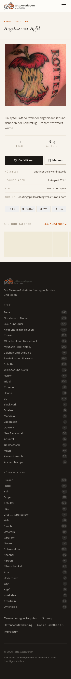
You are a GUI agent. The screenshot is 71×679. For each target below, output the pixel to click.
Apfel (13, 118)
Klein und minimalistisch (35, 329)
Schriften (35, 364)
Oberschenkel (35, 566)
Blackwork (35, 404)
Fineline (35, 410)
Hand (35, 485)
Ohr (35, 584)
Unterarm (35, 532)
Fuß (35, 509)
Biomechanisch (35, 456)
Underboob (35, 578)
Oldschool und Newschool (35, 341)
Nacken (35, 543)
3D (35, 399)
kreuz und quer (16, 21)
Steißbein (35, 601)
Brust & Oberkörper (35, 514)
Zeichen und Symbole (35, 352)
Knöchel (35, 555)
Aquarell (35, 439)
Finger (35, 497)
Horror (35, 375)
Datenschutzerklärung (18, 625)
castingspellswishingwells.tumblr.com (42, 197)
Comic (35, 335)
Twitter (29, 209)
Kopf (35, 589)
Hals (35, 520)
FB (13, 209)
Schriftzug (30, 123)
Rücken (35, 480)
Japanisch (35, 421)
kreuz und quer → (55, 224)
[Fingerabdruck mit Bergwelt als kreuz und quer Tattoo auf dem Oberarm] (44, 244)
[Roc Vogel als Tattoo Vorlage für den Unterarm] (12, 244)
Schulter (35, 503)
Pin (61, 209)
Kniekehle (35, 595)
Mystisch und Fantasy (35, 347)
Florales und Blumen (35, 318)
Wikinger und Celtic (35, 370)
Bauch (35, 526)
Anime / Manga (35, 462)
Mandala (35, 416)
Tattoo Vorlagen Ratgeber (20, 618)
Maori (35, 450)
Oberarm (35, 537)
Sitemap (47, 618)
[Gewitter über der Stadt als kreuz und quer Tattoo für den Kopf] (28, 244)
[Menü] (63, 6)
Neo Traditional (35, 433)
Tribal (35, 381)
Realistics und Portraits (35, 358)
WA (45, 209)
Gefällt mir (26, 160)
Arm (35, 572)
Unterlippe (35, 606)
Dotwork (35, 427)
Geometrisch (35, 445)
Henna (35, 393)
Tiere (35, 312)
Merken (57, 160)
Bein (35, 491)
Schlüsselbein (35, 549)
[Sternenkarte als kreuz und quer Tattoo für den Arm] (60, 244)
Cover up (35, 387)
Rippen (35, 560)
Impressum (11, 631)
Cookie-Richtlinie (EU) (51, 625)
